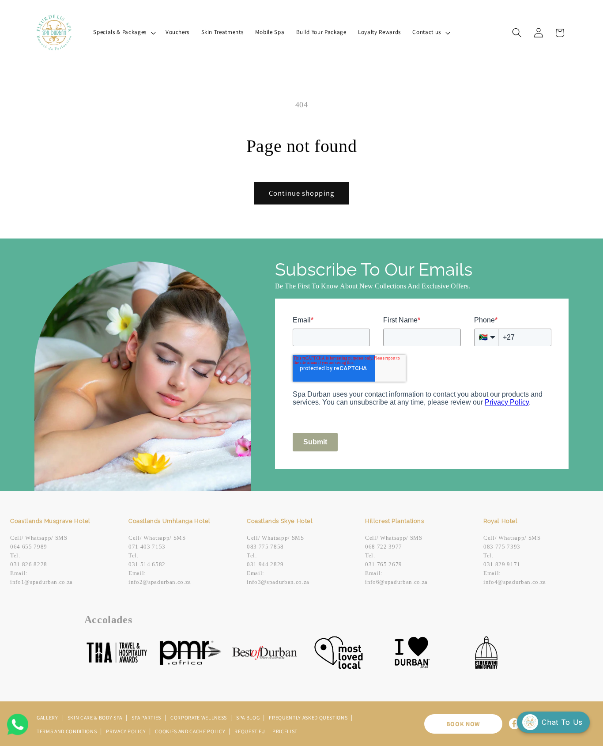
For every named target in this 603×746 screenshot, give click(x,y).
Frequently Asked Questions (309, 717)
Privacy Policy (126, 731)
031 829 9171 (501, 564)
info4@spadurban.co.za (514, 582)
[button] (123, 32)
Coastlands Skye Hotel (280, 521)
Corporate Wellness (199, 717)
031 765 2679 (383, 564)
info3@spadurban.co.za (278, 582)
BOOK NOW (463, 723)
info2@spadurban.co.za (159, 582)
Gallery (48, 717)
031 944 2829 (265, 564)
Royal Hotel (500, 521)
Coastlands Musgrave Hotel (50, 521)
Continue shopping (301, 193)
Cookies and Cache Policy (190, 731)
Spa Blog (248, 717)
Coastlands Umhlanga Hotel (169, 521)
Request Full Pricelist (266, 731)
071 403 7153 (147, 546)
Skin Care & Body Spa (96, 717)
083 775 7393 (501, 546)
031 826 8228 (28, 564)
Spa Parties (147, 717)
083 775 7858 (265, 546)
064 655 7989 (28, 546)
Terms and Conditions (67, 731)
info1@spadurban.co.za (41, 582)
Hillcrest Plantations (394, 521)
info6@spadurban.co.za (396, 582)
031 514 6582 (147, 564)
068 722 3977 (383, 546)
